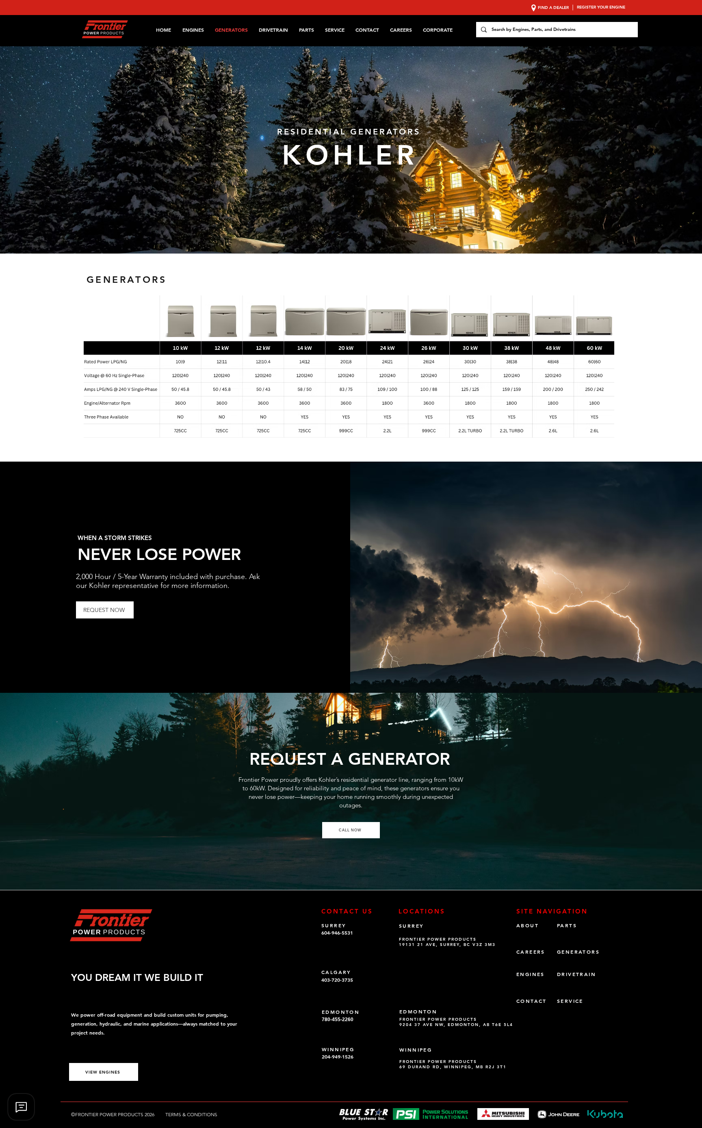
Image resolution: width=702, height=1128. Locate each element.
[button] (439, 29)
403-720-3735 (337, 979)
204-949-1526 (337, 1056)
